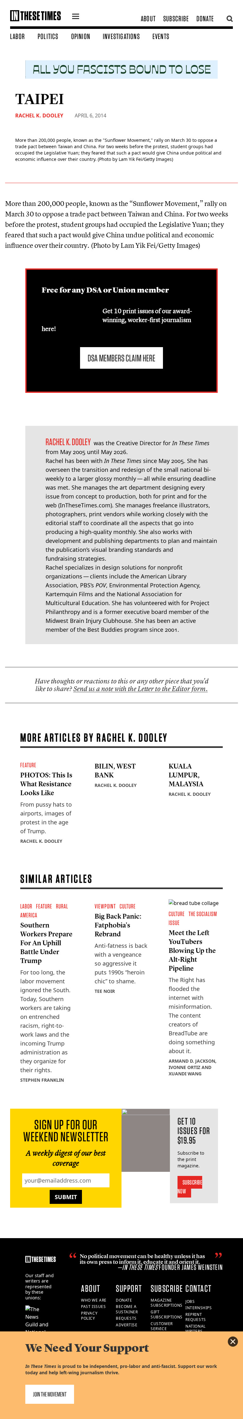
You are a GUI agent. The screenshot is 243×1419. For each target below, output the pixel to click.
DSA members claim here (121, 358)
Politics (48, 36)
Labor (17, 36)
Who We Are (94, 1300)
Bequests (126, 1318)
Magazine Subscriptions (167, 1302)
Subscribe (176, 18)
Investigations (121, 36)
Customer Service (162, 1326)
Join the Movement (49, 1394)
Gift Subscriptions (167, 1314)
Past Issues (93, 1306)
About (148, 18)
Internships (198, 1307)
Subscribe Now (190, 1186)
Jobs (190, 1301)
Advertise (126, 1325)
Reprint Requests (195, 1317)
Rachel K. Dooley (39, 115)
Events (161, 36)
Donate (205, 18)
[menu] (75, 17)
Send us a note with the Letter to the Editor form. (140, 688)
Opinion (80, 36)
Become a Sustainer (127, 1309)
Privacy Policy (89, 1315)
